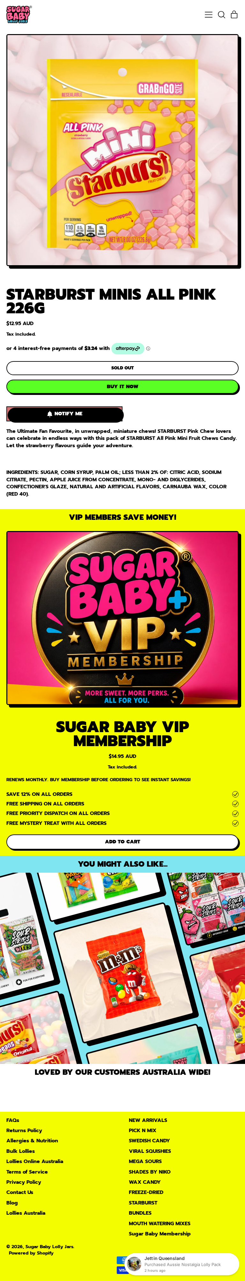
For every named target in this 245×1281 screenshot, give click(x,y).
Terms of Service (27, 1172)
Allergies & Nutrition (32, 1141)
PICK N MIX (142, 1130)
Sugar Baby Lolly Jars (49, 1246)
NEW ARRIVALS (148, 1120)
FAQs (12, 1120)
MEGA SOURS (145, 1161)
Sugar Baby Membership (160, 1234)
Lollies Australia (25, 1213)
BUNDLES (140, 1213)
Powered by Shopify (31, 1252)
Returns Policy (24, 1130)
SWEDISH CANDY (149, 1141)
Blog (12, 1203)
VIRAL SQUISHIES (150, 1151)
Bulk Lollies (20, 1151)
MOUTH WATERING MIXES (159, 1223)
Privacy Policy (23, 1182)
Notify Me (68, 414)
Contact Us (19, 1192)
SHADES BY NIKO (150, 1172)
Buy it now (122, 386)
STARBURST (143, 1203)
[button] (221, 14)
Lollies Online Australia (34, 1161)
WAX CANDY (145, 1182)
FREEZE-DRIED (146, 1192)
